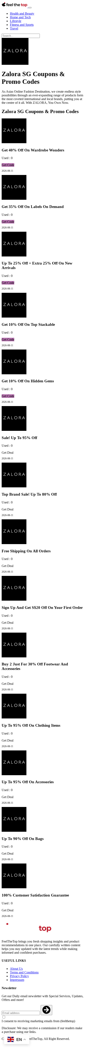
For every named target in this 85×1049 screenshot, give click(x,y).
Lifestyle (15, 21)
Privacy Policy (19, 976)
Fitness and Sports (22, 24)
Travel (14, 28)
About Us (16, 968)
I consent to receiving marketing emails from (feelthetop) (38, 1021)
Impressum (17, 980)
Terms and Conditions (24, 972)
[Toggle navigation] (30, 7)
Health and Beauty (22, 13)
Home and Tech (20, 17)
